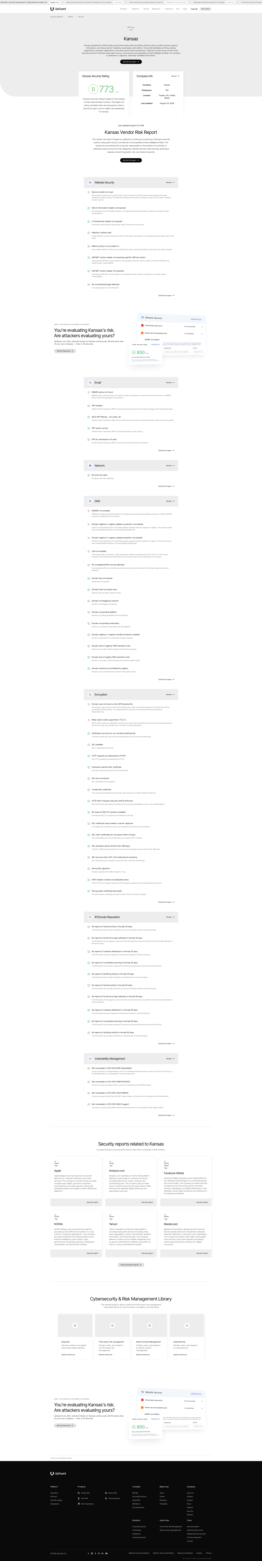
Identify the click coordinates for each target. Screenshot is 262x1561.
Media (70, 17)
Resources (156, 9)
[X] (88, 1553)
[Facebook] (95, 1553)
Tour (177, 9)
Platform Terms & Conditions (163, 1553)
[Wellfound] (103, 1553)
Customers (169, 9)
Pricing (146, 9)
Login (185, 9)
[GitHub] (99, 1553)
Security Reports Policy (64, 1458)
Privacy (209, 1553)
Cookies (199, 1553)
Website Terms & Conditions (139, 1553)
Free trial (194, 9)
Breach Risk (112, 1493)
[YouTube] (106, 1553)
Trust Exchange (114, 1498)
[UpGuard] (58, 9)
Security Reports (56, 17)
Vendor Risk (85, 1493)
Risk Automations (87, 1504)
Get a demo (205, 9)
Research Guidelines (185, 1553)
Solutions (135, 9)
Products (123, 9)
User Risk (84, 1498)
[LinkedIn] (92, 1553)
